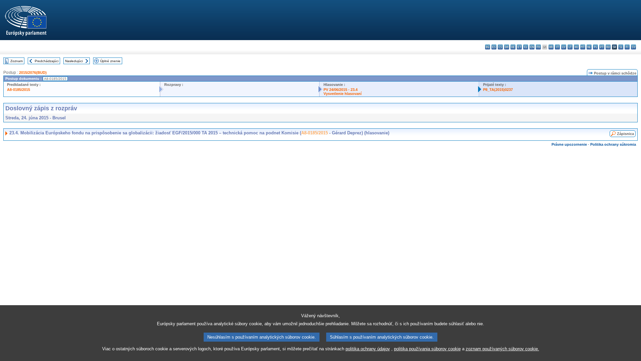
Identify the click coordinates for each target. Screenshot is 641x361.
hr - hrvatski (551, 46)
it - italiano (557, 46)
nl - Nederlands (589, 46)
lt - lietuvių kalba (570, 46)
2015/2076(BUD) (33, 73)
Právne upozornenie (569, 144)
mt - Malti (582, 46)
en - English (532, 46)
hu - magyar (576, 46)
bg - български (487, 46)
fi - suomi (627, 46)
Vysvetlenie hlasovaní (343, 94)
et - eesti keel (519, 46)
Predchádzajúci (46, 61)
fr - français (538, 46)
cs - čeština (500, 46)
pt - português (601, 46)
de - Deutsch (512, 46)
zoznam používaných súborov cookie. (502, 348)
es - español (493, 46)
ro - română (608, 46)
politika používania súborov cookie (427, 348)
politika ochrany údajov (368, 348)
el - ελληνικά (525, 46)
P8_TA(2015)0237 (498, 90)
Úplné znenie (110, 61)
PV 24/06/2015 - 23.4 (341, 90)
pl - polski (595, 46)
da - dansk (506, 46)
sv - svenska (633, 46)
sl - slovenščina (620, 46)
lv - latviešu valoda (563, 46)
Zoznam (16, 61)
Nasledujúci (74, 61)
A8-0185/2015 (18, 90)
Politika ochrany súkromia (613, 144)
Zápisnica (625, 134)
